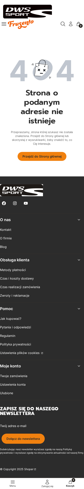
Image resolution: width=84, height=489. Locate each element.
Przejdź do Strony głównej (42, 156)
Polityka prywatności (15, 344)
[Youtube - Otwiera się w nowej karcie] (26, 203)
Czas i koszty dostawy (17, 278)
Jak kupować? (10, 319)
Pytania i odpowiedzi (15, 327)
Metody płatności (13, 270)
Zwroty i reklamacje (14, 295)
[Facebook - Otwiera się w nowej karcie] (4, 203)
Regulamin (7, 336)
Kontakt (5, 230)
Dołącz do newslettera (23, 439)
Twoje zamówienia (13, 376)
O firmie (6, 238)
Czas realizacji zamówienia (20, 287)
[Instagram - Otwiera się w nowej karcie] (15, 203)
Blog (3, 247)
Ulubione (6, 393)
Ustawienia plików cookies (20, 353)
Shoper (28, 469)
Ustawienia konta (13, 384)
